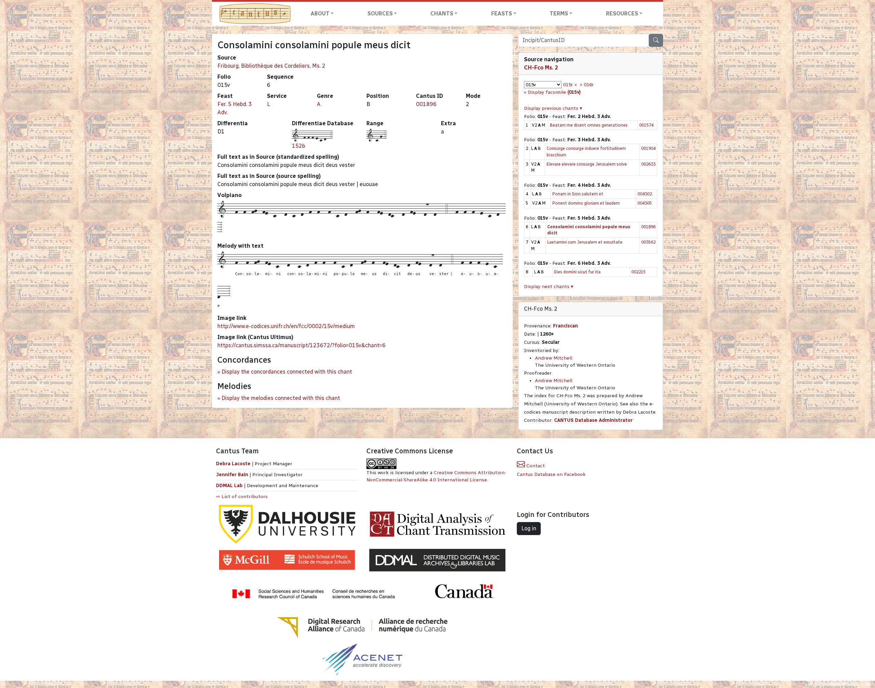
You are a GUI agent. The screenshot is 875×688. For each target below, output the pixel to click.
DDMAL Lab (229, 486)
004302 (644, 193)
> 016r (587, 85)
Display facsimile (554, 92)
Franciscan (565, 326)
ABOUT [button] (320, 13)
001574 (646, 125)
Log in (528, 528)
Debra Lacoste (233, 464)
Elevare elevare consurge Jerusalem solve (587, 164)
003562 (648, 242)
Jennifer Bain (233, 475)
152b (298, 146)
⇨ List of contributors (242, 496)
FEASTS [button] (501, 13)
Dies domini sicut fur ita (577, 271)
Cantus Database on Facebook (551, 474)
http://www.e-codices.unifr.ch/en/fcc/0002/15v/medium (286, 326)
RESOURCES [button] (622, 13)
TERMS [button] (559, 13)
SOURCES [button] (380, 13)
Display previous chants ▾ (553, 108)
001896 (426, 104)
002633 (648, 164)
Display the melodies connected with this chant (280, 398)
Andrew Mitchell (553, 358)
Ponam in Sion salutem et (577, 193)
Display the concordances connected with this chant (286, 371)
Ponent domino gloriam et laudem (586, 203)
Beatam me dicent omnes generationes (589, 125)
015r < (570, 85)
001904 (648, 148)
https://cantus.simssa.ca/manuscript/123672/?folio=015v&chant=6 (301, 345)
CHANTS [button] (441, 13)
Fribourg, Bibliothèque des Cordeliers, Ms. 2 (271, 66)
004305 (644, 203)
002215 (638, 271)
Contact (535, 466)
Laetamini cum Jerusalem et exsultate (584, 242)
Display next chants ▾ (548, 286)
